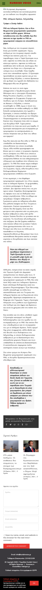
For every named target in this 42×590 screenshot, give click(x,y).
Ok (34, 583)
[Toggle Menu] (3, 3)
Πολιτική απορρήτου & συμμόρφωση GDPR (21, 570)
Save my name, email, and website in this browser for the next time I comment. (20, 537)
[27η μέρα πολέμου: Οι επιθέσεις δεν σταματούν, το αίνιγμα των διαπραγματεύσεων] (10, 446)
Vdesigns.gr (25, 566)
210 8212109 (30, 558)
